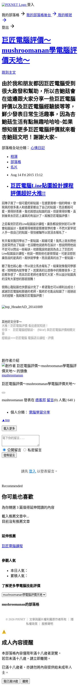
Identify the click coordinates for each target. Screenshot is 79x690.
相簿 (14, 157)
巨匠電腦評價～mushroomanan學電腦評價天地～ (39, 50)
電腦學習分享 (39, 412)
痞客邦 (40, 400)
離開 (25, 681)
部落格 (16, 162)
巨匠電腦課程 (12, 546)
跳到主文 (9, 72)
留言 (50, 400)
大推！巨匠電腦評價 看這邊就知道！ (25, 325)
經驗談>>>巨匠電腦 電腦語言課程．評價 (28, 338)
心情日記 (38, 148)
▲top (6, 420)
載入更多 (9, 428)
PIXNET (20, 619)
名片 (14, 167)
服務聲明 (47, 623)
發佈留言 (9, 455)
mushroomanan (12, 375)
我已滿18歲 (11, 681)
